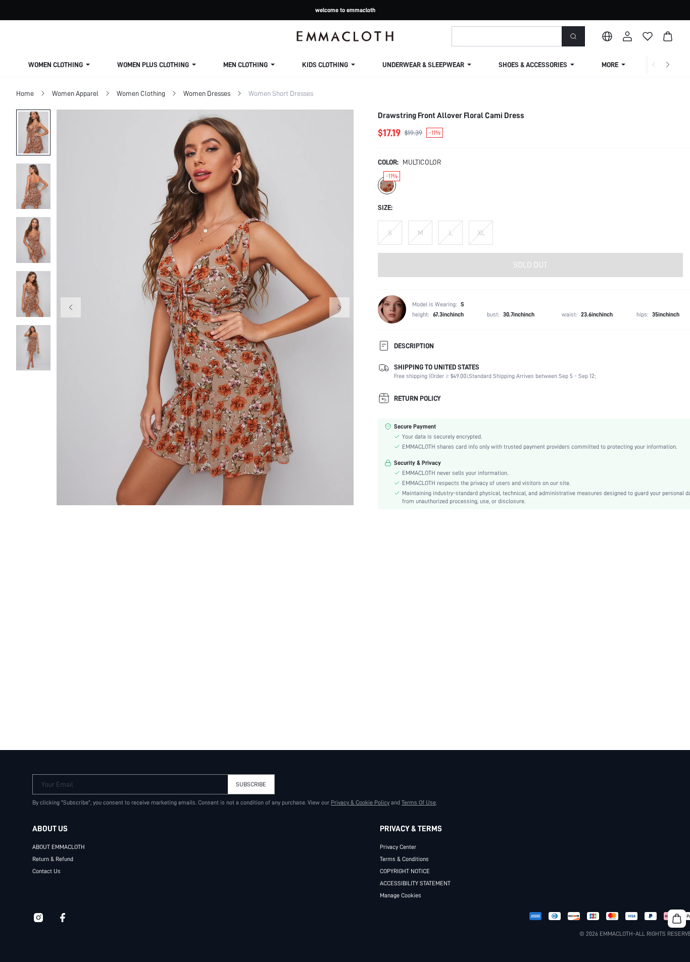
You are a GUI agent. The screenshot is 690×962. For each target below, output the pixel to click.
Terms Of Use (419, 802)
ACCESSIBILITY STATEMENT (415, 883)
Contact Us (46, 871)
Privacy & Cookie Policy (360, 802)
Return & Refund (52, 859)
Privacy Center (398, 846)
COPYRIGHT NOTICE (405, 871)
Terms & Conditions (404, 859)
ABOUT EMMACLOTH (58, 846)
